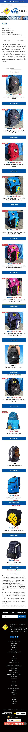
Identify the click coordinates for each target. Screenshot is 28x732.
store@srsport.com (15, 633)
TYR (14, 695)
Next (16, 72)
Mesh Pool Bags (6, 28)
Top (25, 723)
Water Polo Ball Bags (7, 32)
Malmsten (14, 701)
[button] (13, 41)
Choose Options (14, 503)
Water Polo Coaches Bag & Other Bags (12, 34)
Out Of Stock (14, 406)
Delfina (14, 690)
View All (14, 703)
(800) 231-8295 (23, 631)
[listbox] (16, 68)
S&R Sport (14, 693)
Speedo (14, 699)
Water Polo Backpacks (8, 30)
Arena (14, 697)
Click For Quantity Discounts (14, 374)
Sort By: (9, 68)
